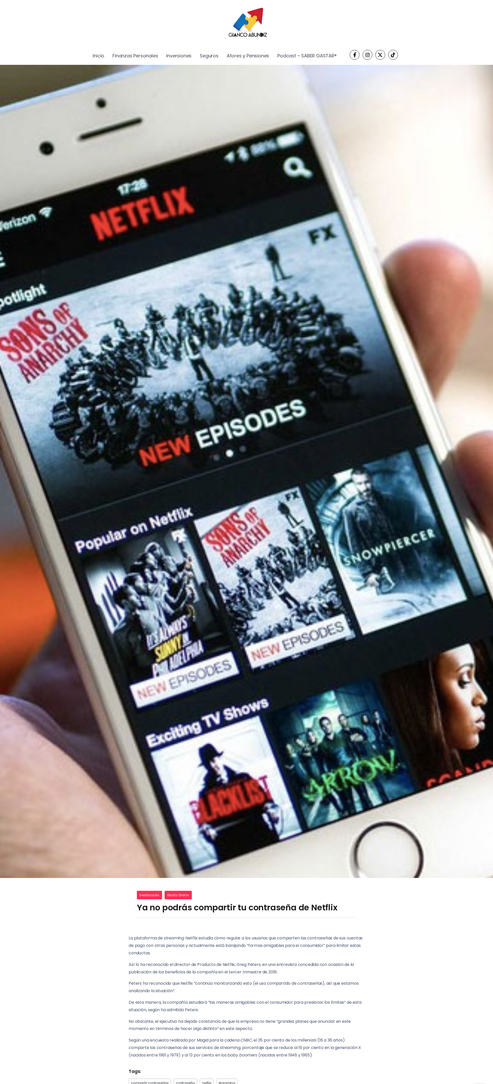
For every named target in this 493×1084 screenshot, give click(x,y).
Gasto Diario (178, 895)
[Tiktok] (393, 55)
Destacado (149, 895)
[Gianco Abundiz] (246, 23)
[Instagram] (367, 55)
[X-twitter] (380, 55)
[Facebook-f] (354, 55)
